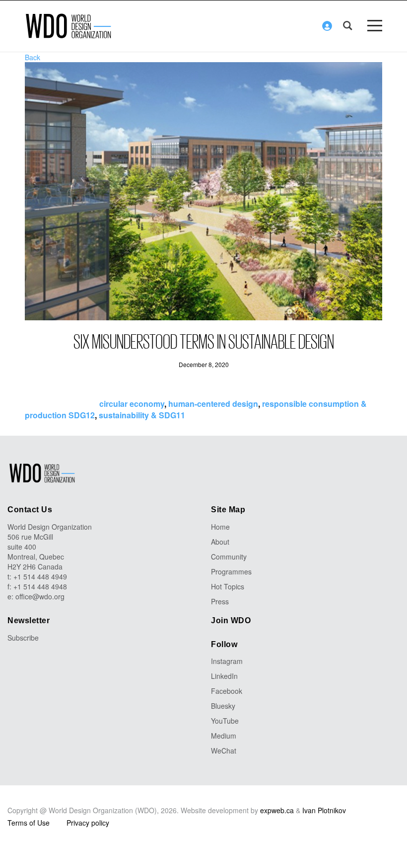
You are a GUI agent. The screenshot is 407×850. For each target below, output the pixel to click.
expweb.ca (277, 810)
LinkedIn (224, 676)
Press (220, 601)
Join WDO (231, 620)
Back (32, 57)
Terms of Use (28, 823)
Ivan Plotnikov (324, 810)
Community (229, 557)
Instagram (227, 661)
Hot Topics (227, 586)
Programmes (231, 571)
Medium (223, 736)
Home (220, 527)
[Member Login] (327, 26)
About (220, 542)
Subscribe (23, 638)
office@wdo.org (40, 596)
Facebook (226, 691)
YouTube (225, 721)
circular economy (131, 403)
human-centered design (213, 403)
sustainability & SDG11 (142, 415)
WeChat (223, 751)
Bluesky (223, 706)
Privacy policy (88, 823)
